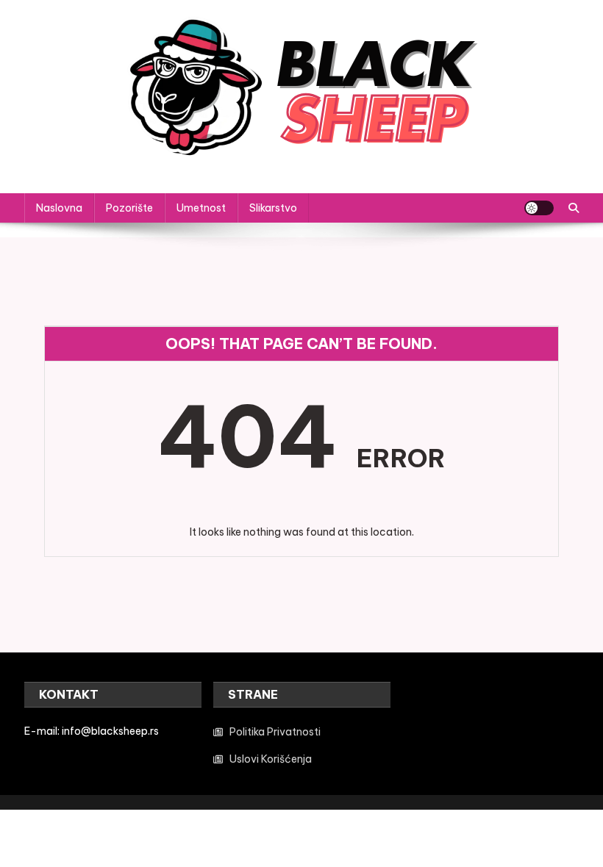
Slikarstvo (273, 208)
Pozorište (129, 208)
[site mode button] (539, 208)
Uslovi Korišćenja (270, 759)
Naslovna (59, 208)
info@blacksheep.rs (110, 731)
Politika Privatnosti (275, 731)
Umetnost (201, 208)
